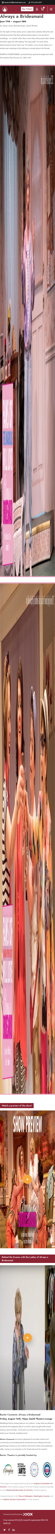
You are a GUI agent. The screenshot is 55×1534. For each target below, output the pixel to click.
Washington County (41, 1496)
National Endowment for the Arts (19, 1490)
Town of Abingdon (25, 1496)
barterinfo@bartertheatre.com (15, 2)
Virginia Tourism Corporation (14, 1499)
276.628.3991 (36, 2)
